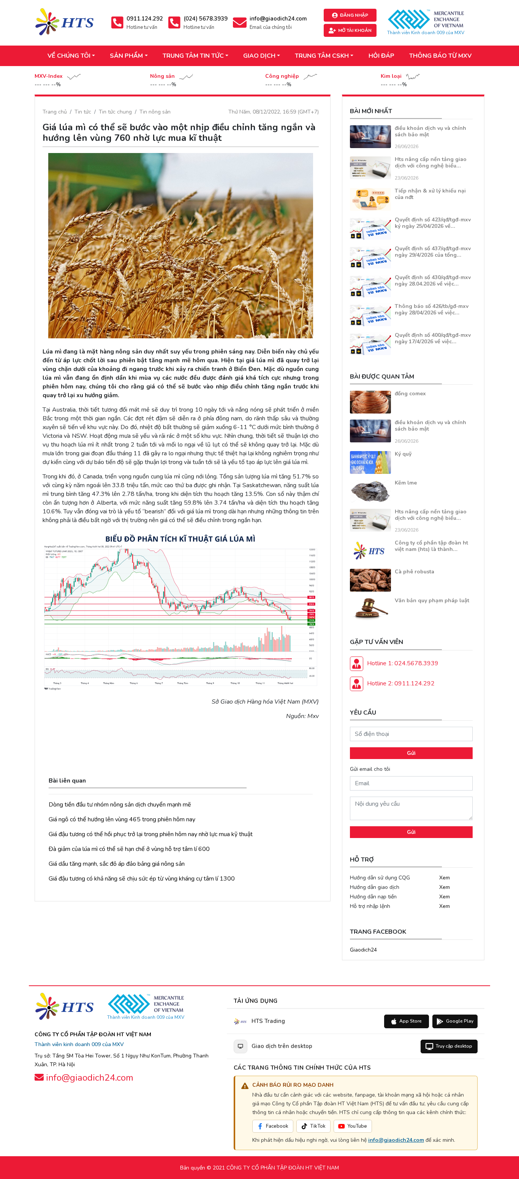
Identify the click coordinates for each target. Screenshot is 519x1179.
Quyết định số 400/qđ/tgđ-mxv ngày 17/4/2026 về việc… (433, 338)
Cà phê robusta (414, 571)
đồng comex (410, 393)
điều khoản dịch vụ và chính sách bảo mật (430, 131)
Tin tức (82, 111)
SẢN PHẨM (126, 56)
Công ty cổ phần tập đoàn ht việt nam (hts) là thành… (431, 546)
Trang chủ (55, 111)
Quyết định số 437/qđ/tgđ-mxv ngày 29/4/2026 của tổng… (433, 252)
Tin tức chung (115, 111)
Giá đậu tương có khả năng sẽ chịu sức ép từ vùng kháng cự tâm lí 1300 (142, 878)
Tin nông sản (155, 111)
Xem (444, 877)
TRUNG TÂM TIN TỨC (193, 56)
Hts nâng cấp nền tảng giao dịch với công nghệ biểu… (431, 162)
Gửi (411, 753)
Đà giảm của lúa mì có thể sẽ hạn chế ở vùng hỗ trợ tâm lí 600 (129, 849)
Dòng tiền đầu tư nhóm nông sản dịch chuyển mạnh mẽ (120, 804)
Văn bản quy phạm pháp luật (432, 600)
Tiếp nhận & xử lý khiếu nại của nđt (430, 194)
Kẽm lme (406, 482)
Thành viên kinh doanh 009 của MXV (79, 1044)
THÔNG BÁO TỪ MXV (440, 56)
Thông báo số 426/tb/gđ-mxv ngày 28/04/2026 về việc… (431, 309)
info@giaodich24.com (396, 1140)
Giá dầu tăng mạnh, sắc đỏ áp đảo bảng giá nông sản (117, 864)
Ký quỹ (403, 454)
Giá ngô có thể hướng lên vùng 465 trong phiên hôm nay (122, 819)
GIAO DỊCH (259, 56)
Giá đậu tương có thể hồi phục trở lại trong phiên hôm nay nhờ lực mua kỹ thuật (151, 834)
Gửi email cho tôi (370, 769)
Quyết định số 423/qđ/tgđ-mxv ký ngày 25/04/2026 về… (433, 223)
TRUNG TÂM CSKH (322, 56)
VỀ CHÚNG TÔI (68, 56)
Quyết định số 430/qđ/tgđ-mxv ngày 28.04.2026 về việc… (433, 280)
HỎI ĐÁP (381, 56)
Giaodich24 (363, 949)
